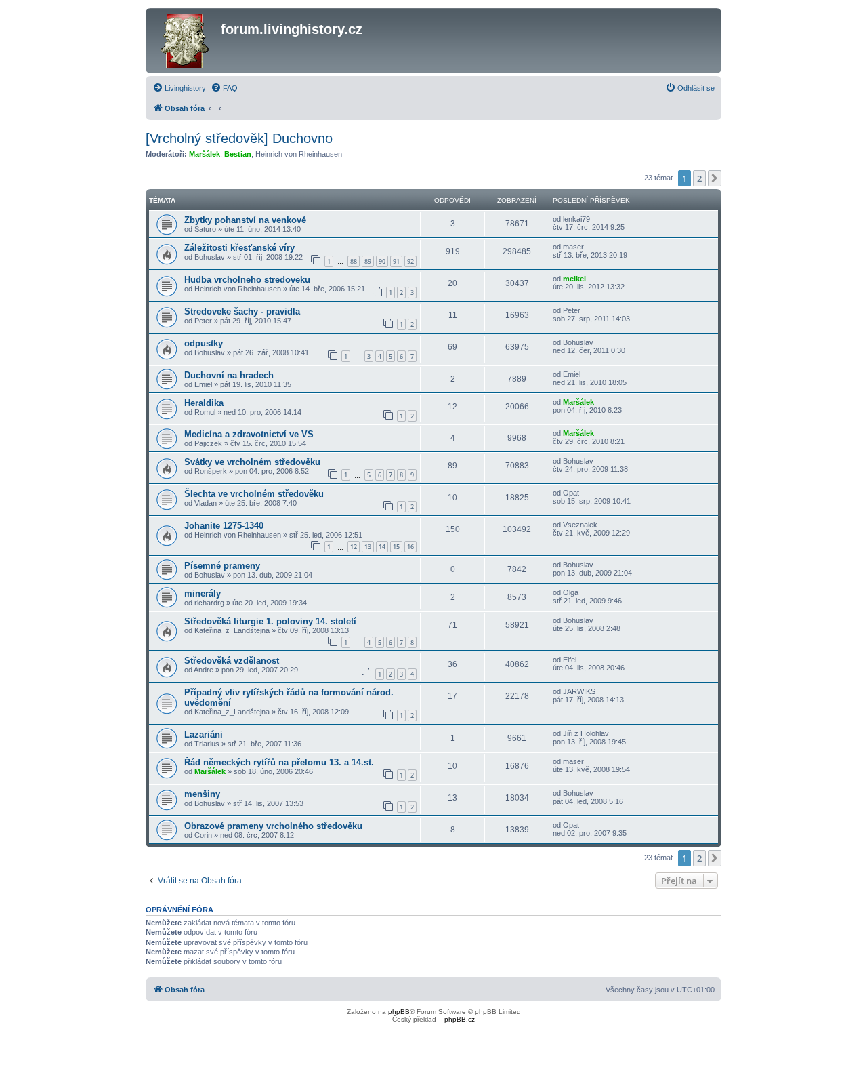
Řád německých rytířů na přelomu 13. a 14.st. (279, 762)
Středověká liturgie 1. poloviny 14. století (270, 621)
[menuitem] (179, 88)
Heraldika (204, 403)
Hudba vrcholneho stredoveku (247, 280)
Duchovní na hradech (229, 375)
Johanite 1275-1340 (223, 526)
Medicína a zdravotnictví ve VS (249, 434)
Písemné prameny (222, 566)
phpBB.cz (459, 1019)
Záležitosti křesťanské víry (239, 248)
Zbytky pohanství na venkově (245, 220)
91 (396, 261)
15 (396, 546)
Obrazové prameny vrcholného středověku (273, 826)
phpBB (399, 1011)
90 (382, 261)
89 (367, 261)
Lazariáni (203, 734)
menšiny (202, 794)
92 (410, 261)
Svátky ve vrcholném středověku (252, 462)
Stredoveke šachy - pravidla (242, 311)
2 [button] (699, 178)
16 (410, 546)
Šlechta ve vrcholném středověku (254, 494)
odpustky (203, 343)
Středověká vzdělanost (231, 660)
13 (367, 546)
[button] (714, 178)
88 (353, 261)
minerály (202, 593)
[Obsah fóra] (185, 41)
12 (353, 546)
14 (382, 546)
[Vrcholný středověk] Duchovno (239, 138)
